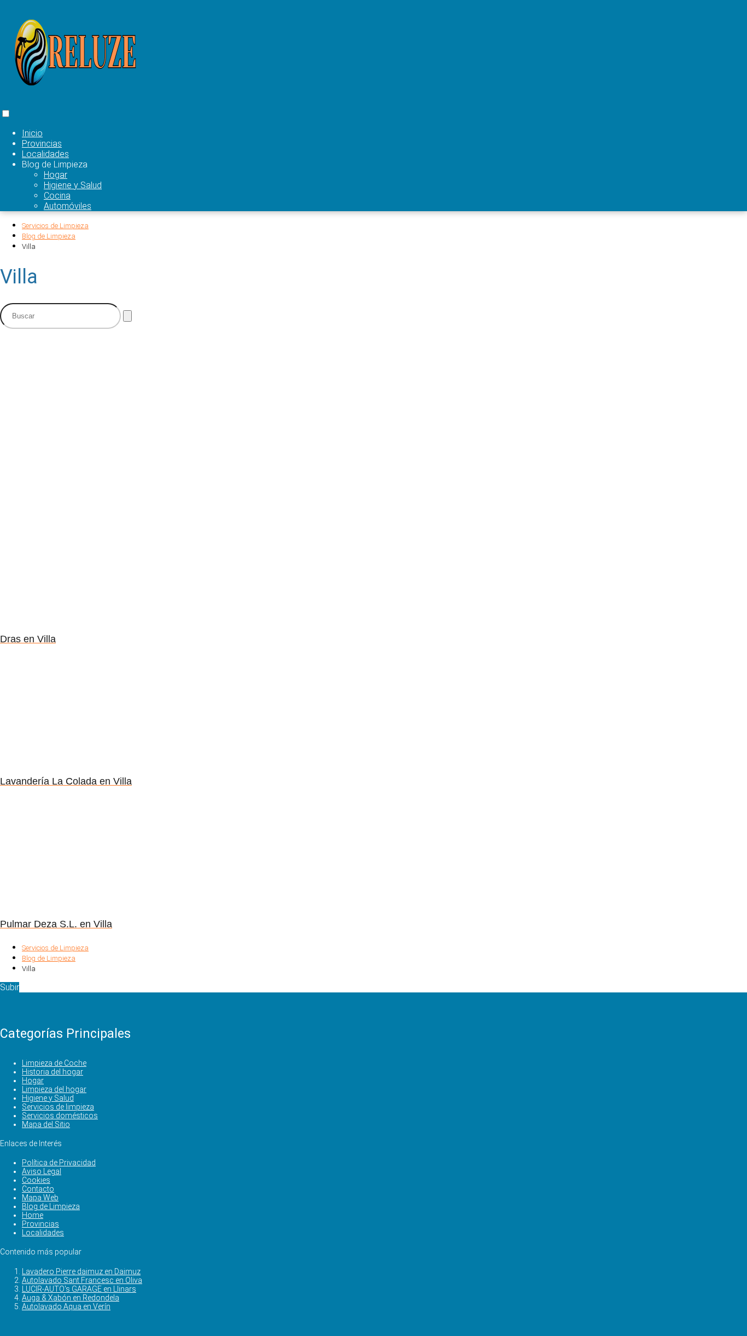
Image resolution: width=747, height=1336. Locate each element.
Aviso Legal (41, 1171)
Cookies (36, 1180)
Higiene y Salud (73, 185)
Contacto (38, 1188)
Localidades (45, 154)
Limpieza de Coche (54, 1063)
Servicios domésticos (60, 1115)
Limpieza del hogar (54, 1089)
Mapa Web (40, 1197)
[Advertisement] (268, 414)
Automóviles (67, 206)
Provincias (42, 143)
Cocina (57, 195)
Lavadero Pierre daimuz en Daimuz (81, 1271)
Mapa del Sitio (46, 1124)
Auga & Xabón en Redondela (70, 1297)
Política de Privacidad (59, 1162)
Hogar (55, 175)
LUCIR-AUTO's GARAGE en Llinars (79, 1289)
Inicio (32, 133)
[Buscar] (127, 316)
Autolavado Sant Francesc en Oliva (82, 1280)
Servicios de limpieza (58, 1106)
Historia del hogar (52, 1071)
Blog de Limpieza (51, 1206)
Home (32, 1215)
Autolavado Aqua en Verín (66, 1306)
